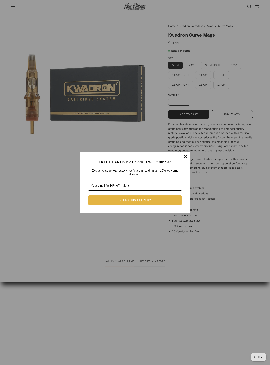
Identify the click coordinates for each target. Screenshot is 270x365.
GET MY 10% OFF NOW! (135, 200)
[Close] (185, 156)
